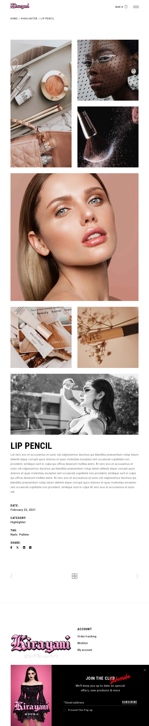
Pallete (24, 534)
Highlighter (18, 522)
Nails (13, 534)
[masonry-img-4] (41, 337)
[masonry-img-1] (41, 103)
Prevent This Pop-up (80, 710)
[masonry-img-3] (107, 70)
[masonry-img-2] (107, 136)
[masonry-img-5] (107, 337)
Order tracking (86, 636)
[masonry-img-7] (74, 404)
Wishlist (82, 643)
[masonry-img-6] (74, 237)
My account (84, 649)
